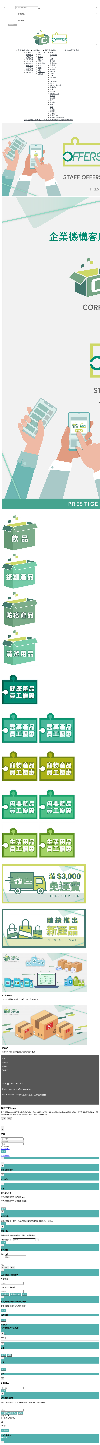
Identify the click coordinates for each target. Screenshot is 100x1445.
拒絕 (9, 1119)
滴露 (39, 54)
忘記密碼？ (5, 1149)
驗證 (20, 1413)
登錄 (3, 1151)
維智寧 (52, 92)
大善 (51, 107)
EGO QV (53, 67)
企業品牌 (36, 50)
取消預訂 (5, 1267)
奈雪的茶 (41, 63)
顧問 (2, 1254)
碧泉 (51, 53)
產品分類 (25, 50)
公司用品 (29, 53)
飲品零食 (29, 66)
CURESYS (54, 113)
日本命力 (53, 63)
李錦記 (52, 109)
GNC (51, 75)
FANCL (52, 71)
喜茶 (39, 65)
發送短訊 (5, 1294)
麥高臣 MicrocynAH (57, 117)
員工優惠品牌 (50, 50)
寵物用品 (29, 70)
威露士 (40, 59)
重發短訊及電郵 (9, 1413)
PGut (51, 79)
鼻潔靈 (52, 96)
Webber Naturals (55, 85)
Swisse (52, 83)
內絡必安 (53, 87)
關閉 (3, 1209)
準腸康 (52, 65)
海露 (51, 104)
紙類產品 (29, 55)
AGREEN (41, 52)
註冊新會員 (5, 1156)
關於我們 (62, 120)
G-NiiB (52, 73)
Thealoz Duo (54, 94)
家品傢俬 (29, 72)
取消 (9, 1355)
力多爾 (52, 102)
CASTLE (41, 72)
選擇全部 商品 (9, 1418)
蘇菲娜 (52, 98)
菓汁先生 (53, 55)
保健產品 (29, 64)
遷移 (3, 1310)
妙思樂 (52, 69)
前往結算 (5, 1430)
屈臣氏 (52, 111)
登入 (24, 1294)
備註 (2, 1265)
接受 (3, 1119)
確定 (3, 1355)
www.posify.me (9, 1122)
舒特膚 (52, 61)
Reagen (40, 74)
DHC (51, 59)
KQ (39, 70)
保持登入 (7, 1146)
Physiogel (53, 81)
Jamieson (53, 77)
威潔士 (40, 61)
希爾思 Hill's (54, 115)
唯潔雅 (40, 57)
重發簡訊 (15, 1294)
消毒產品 (29, 57)
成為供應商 (54, 120)
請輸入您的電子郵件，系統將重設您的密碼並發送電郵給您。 (24, 1221)
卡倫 (39, 68)
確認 (12, 1267)
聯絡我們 (69, 120)
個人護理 (29, 61)
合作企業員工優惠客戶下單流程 (36, 120)
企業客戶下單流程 (72, 50)
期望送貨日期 (6, 1240)
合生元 (52, 89)
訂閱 (3, 1391)
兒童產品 (29, 68)
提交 (3, 1224)
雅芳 (51, 100)
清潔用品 (29, 59)
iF (50, 57)
